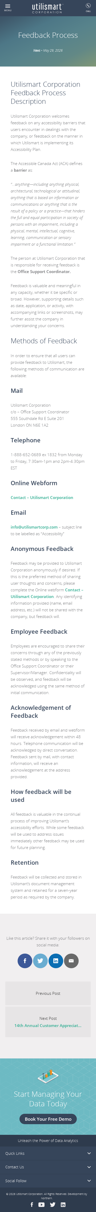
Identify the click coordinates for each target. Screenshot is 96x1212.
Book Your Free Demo (48, 1119)
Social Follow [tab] (15, 1180)
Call (88, 11)
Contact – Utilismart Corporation (42, 497)
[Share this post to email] (71, 961)
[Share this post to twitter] (40, 961)
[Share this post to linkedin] (56, 961)
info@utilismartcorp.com (34, 527)
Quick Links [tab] (15, 1153)
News (36, 50)
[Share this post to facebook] (25, 961)
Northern (46, 1198)
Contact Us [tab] (14, 1166)
